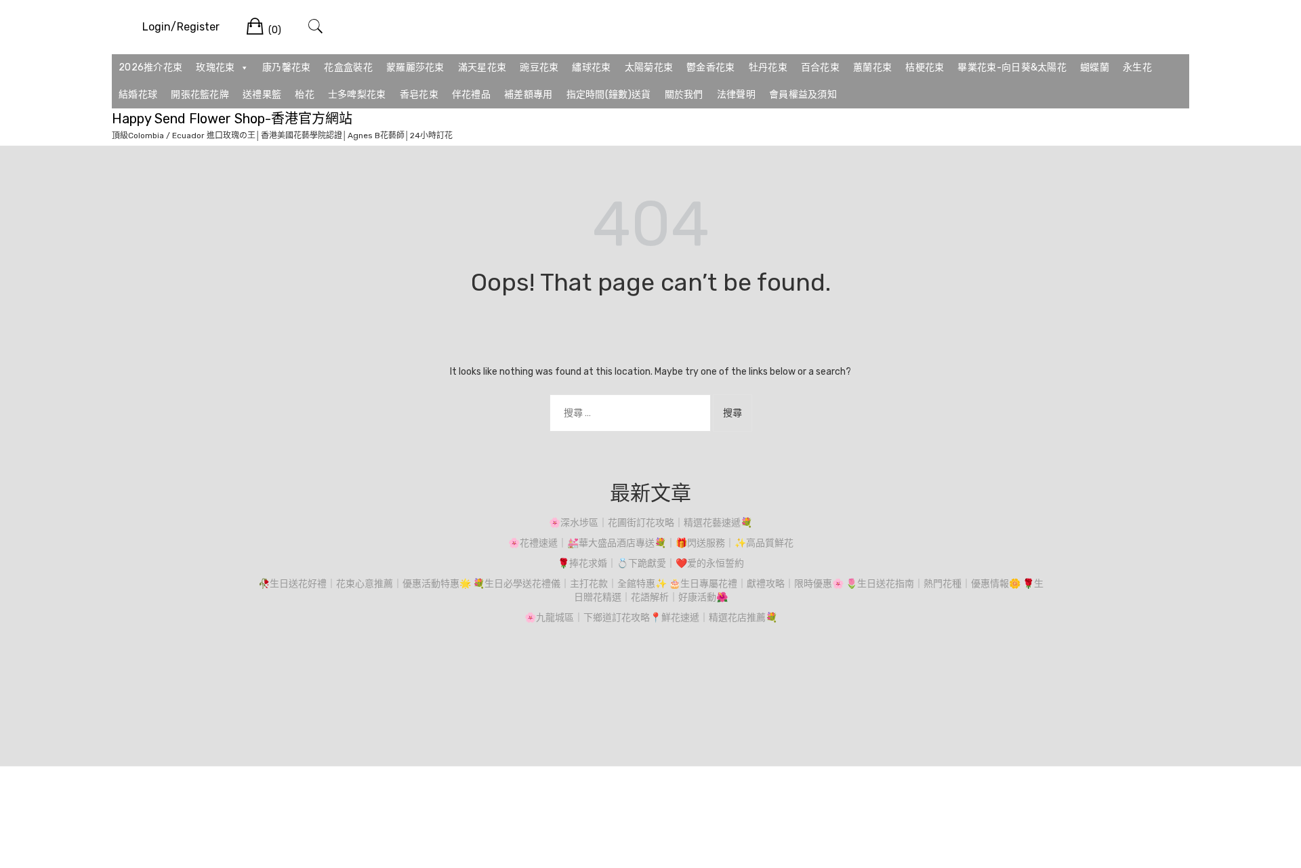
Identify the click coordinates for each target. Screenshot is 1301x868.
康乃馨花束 (286, 67)
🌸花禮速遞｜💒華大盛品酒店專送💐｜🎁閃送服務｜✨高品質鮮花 (650, 543)
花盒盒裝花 (348, 67)
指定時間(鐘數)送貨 (608, 94)
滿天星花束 (482, 67)
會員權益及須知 (803, 94)
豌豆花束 (539, 67)
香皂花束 (419, 94)
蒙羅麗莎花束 (415, 67)
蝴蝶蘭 (1094, 67)
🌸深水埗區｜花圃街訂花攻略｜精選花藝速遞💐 (650, 523)
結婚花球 (138, 94)
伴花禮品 (471, 94)
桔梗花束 (924, 67)
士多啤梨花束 (357, 94)
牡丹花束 (768, 67)
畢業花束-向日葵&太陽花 (1012, 67)
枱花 (304, 94)
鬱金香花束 (710, 67)
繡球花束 (591, 67)
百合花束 (820, 67)
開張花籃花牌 (200, 94)
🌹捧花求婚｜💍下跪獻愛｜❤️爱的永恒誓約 (651, 563)
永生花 (1137, 67)
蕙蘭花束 (872, 67)
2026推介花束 (150, 67)
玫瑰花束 (215, 67)
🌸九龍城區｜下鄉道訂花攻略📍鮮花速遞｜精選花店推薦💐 (650, 617)
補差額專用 (528, 94)
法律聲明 (736, 94)
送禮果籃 (262, 94)
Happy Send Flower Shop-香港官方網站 (232, 118)
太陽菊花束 (649, 67)
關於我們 (684, 94)
